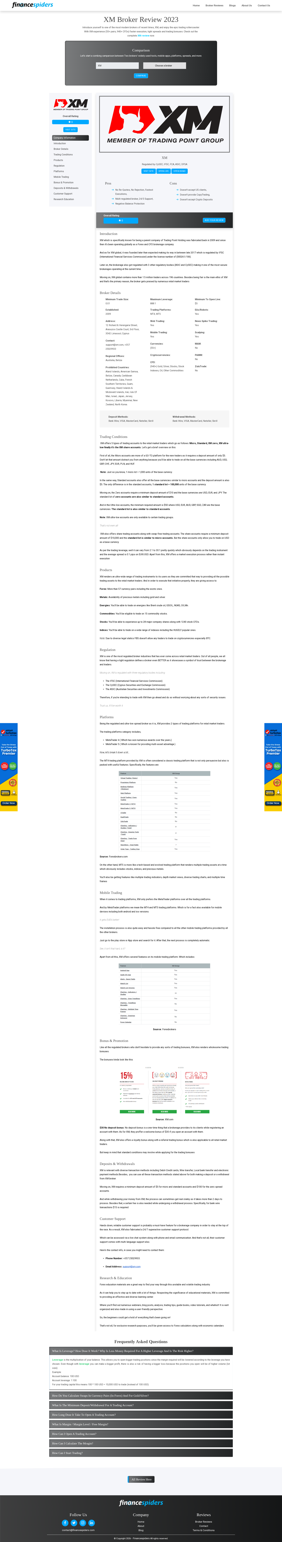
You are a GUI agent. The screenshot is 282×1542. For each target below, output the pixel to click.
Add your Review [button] (214, 220)
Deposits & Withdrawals (66, 188)
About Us (247, 5)
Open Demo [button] (179, 171)
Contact (203, 1526)
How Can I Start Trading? (67, 1453)
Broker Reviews (214, 5)
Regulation (59, 165)
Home (196, 5)
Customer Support (63, 193)
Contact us (264, 5)
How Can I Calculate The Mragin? (72, 1443)
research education (64, 199)
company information (64, 137)
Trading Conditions (63, 154)
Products (58, 160)
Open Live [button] (163, 171)
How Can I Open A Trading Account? (74, 1433)
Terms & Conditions (204, 1530)
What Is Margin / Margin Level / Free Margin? (80, 1424)
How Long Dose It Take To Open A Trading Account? (84, 1414)
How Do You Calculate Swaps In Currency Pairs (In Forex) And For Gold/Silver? (100, 1395)
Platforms (59, 171)
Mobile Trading (61, 177)
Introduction (60, 143)
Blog (141, 1530)
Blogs (232, 5)
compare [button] (141, 76)
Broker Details (61, 149)
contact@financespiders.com (78, 1530)
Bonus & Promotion (63, 182)
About (141, 1526)
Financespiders (141, 1538)
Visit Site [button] (70, 129)
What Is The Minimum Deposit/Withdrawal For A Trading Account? (93, 1405)
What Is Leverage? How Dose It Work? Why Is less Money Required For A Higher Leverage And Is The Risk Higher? (122, 1351)
